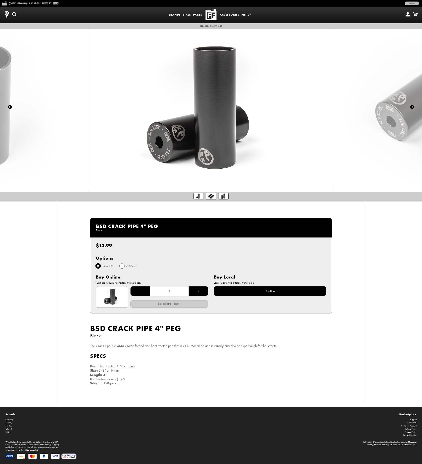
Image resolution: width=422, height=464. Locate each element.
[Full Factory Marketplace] (4, 3)
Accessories (229, 14)
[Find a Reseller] (6, 14)
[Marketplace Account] (407, 14)
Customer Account (409, 425)
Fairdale (8, 425)
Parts (197, 14)
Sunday (8, 422)
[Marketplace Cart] (415, 14)
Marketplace (408, 414)
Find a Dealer (270, 291)
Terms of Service (410, 435)
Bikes (187, 14)
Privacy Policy (411, 432)
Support (412, 3)
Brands (175, 14)
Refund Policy (411, 429)
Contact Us (412, 422)
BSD (201, 26)
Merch (247, 14)
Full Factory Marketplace (373, 442)
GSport (8, 429)
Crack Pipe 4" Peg (216, 26)
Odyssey (9, 419)
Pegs (206, 26)
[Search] (14, 14)
